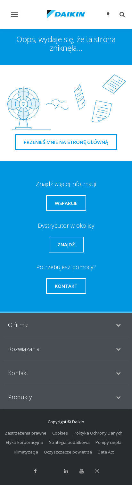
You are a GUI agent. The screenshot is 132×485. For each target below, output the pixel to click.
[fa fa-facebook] (35, 471)
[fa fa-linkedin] (66, 471)
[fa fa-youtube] (81, 471)
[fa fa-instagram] (96, 471)
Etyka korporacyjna (24, 442)
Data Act (106, 452)
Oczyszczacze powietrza (68, 452)
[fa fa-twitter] (50, 471)
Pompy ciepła (108, 442)
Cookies (60, 433)
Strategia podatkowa (69, 442)
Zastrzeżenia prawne (25, 433)
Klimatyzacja (26, 452)
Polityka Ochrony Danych (98, 433)
